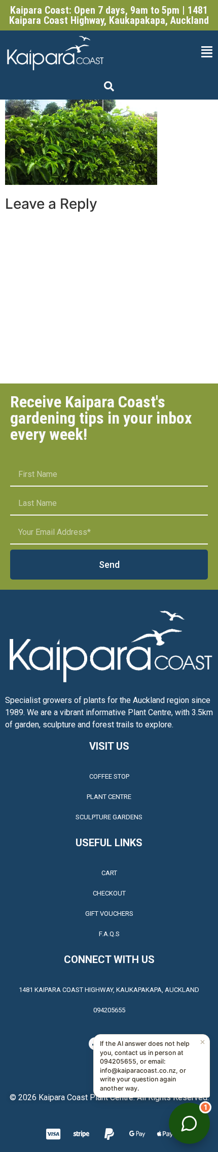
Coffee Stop (109, 776)
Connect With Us (109, 959)
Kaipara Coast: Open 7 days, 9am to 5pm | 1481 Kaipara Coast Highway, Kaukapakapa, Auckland (109, 15)
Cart (109, 873)
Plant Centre (109, 797)
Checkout (109, 893)
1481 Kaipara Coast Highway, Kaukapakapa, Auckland (109, 990)
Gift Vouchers (109, 913)
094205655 (109, 1010)
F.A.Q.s (109, 934)
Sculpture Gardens (109, 817)
